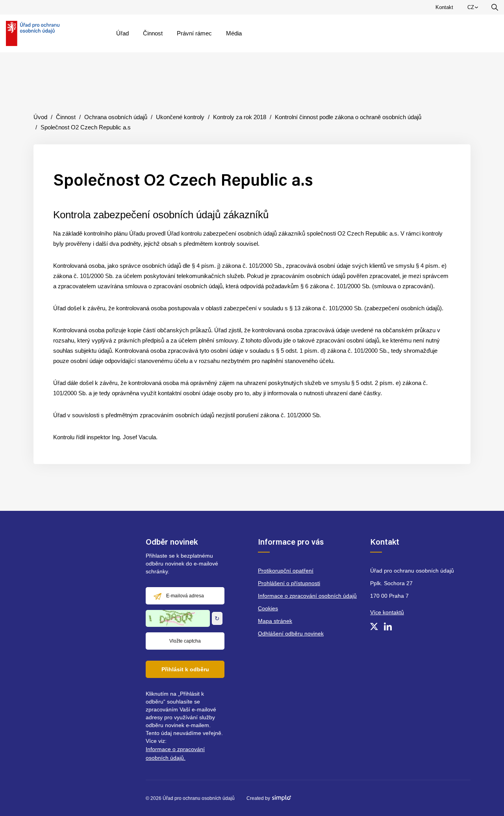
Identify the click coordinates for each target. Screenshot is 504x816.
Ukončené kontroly (180, 117)
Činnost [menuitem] (153, 33)
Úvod (40, 117)
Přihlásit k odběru (185, 669)
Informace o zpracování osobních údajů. (175, 753)
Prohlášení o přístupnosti (289, 583)
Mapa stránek (275, 621)
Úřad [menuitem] (122, 33)
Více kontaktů (387, 612)
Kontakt (444, 7)
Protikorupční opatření (285, 570)
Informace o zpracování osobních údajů (307, 596)
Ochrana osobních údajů (115, 117)
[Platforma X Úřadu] (374, 626)
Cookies (268, 608)
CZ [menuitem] (474, 9)
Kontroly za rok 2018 (239, 117)
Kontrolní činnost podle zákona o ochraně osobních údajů (348, 117)
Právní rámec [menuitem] (194, 33)
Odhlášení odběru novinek (291, 633)
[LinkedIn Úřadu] (388, 626)
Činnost (66, 117)
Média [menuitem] (234, 33)
